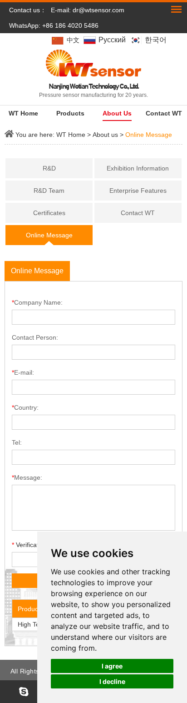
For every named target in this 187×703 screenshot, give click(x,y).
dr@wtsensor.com (98, 10)
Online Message (148, 134)
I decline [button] (112, 681)
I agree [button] (112, 666)
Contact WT (164, 113)
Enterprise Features (138, 190)
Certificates (49, 212)
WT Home (23, 113)
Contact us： (27, 10)
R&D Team (49, 190)
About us (117, 113)
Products (70, 113)
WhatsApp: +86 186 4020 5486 (53, 25)
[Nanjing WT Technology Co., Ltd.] (93, 63)
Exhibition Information (138, 168)
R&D (49, 168)
